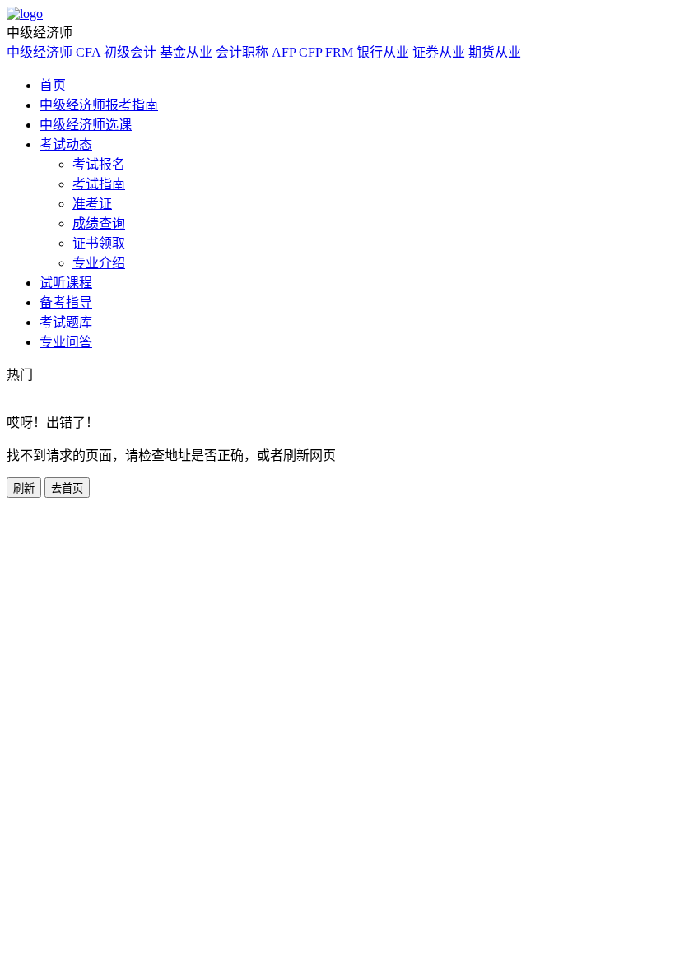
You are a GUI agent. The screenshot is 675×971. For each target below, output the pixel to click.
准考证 (92, 204)
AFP (284, 52)
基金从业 (186, 52)
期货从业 (494, 52)
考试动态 (66, 144)
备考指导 (66, 302)
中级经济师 (39, 52)
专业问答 (66, 342)
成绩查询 (98, 223)
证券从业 (438, 52)
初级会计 (130, 52)
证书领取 (98, 243)
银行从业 (382, 52)
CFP (310, 52)
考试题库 (66, 322)
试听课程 (66, 283)
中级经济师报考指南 (99, 105)
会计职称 (242, 52)
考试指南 (98, 184)
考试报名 (98, 164)
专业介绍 (98, 263)
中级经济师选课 (86, 125)
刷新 (24, 488)
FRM (339, 52)
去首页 (67, 488)
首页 (53, 85)
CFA (88, 52)
